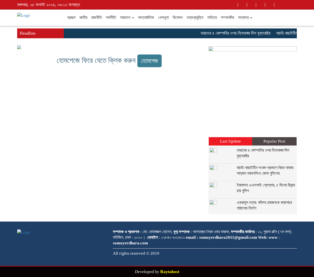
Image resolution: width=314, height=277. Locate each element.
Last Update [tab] (230, 141)
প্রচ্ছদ (71, 17)
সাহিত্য (212, 17)
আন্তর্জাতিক (146, 17)
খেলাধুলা (163, 17)
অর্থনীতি (111, 17)
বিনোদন (178, 17)
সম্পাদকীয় (227, 17)
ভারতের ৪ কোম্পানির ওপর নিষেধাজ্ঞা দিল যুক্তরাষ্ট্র (233, 33)
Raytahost (169, 271)
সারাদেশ (125, 17)
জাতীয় (83, 17)
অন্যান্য (244, 17)
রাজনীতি (96, 17)
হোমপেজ (149, 60)
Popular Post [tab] (274, 141)
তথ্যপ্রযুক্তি (195, 17)
